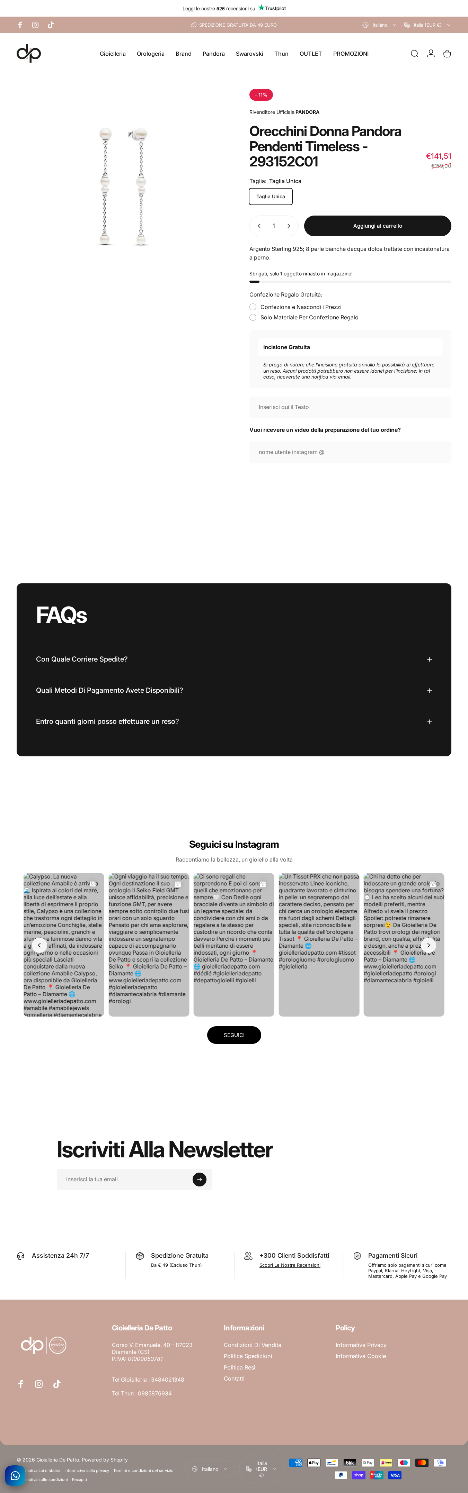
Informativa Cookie (361, 1356)
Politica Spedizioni (248, 1356)
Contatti (234, 1378)
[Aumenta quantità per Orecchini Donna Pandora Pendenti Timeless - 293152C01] (290, 226)
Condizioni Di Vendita (252, 1344)
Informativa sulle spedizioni (42, 1479)
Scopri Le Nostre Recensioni (289, 1265)
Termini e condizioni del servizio (143, 1470)
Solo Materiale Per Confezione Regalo (310, 317)
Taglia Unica (270, 196)
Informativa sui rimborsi (38, 1470)
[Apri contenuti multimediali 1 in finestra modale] (122, 186)
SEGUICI (234, 1035)
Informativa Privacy (361, 1344)
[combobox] (379, 25)
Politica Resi (239, 1367)
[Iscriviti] (199, 1179)
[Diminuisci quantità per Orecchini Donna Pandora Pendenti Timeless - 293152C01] (258, 226)
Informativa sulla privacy (86, 1470)
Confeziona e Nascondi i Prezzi (301, 306)
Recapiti (79, 1479)
